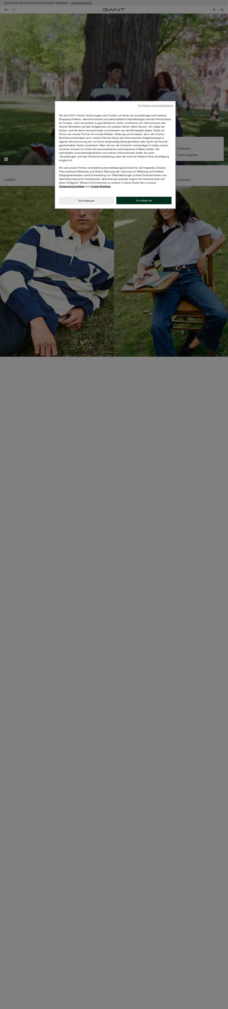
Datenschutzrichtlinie (71, 186)
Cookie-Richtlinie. (100, 186)
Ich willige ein (144, 200)
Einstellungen (87, 200)
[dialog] (115, 155)
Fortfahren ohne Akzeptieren (155, 105)
